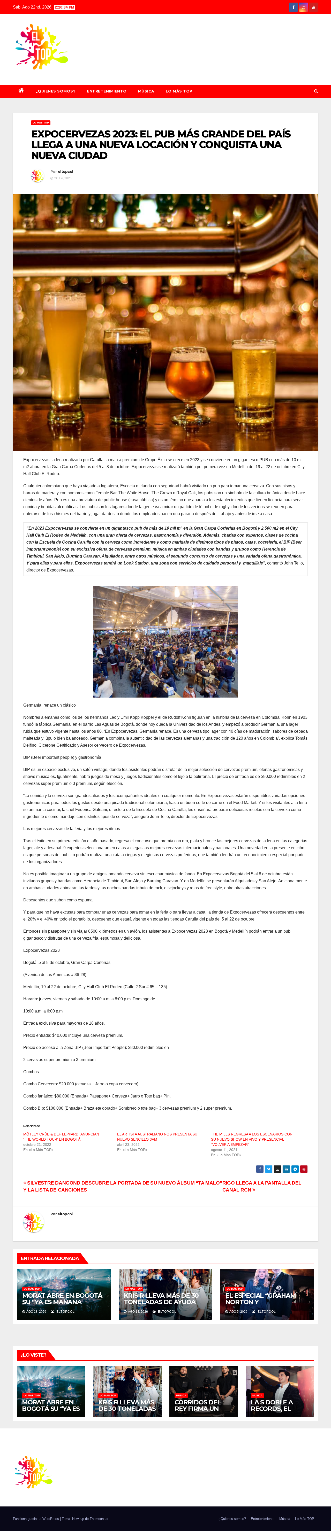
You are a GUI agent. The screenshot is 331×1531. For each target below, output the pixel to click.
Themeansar (99, 1519)
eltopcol (65, 171)
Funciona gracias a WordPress (36, 1519)
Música (146, 91)
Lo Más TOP (179, 91)
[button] (316, 91)
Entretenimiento (107, 91)
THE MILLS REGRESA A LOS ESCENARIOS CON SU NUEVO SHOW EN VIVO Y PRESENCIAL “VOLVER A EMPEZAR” (251, 1139)
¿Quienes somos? (56, 91)
